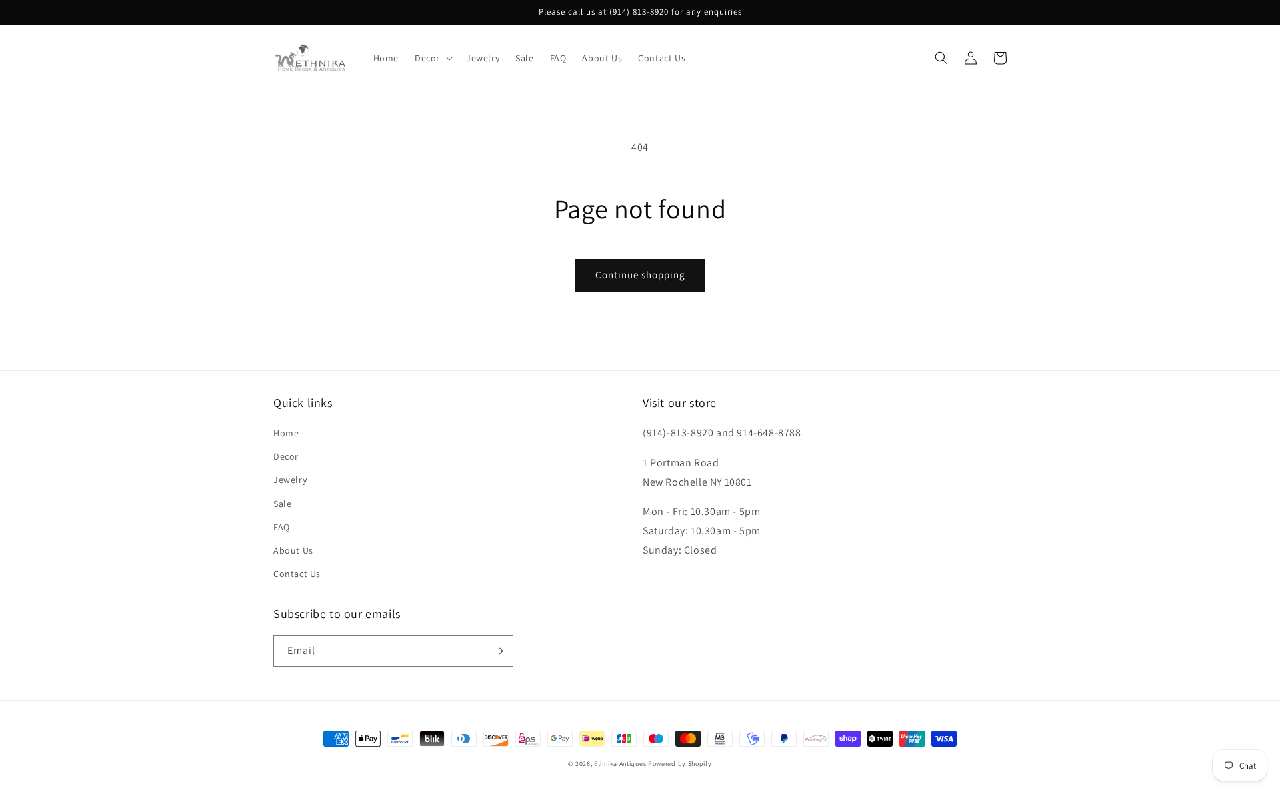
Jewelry (290, 480)
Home (286, 433)
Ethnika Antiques (620, 763)
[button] (432, 58)
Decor (286, 456)
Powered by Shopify (680, 763)
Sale (282, 504)
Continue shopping (640, 274)
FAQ (281, 527)
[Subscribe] (498, 651)
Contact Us (297, 574)
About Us (293, 550)
